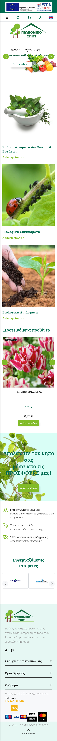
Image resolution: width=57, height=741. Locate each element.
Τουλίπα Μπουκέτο (28, 392)
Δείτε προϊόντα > (13, 157)
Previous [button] (5, 362)
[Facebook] (6, 650)
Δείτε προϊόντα (21, 64)
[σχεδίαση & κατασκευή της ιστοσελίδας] (10, 697)
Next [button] (52, 362)
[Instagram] (12, 650)
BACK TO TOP (28, 734)
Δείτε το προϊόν (28, 423)
